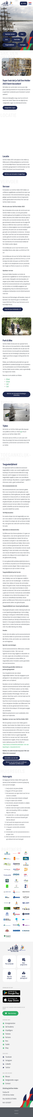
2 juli (7, 386)
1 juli (7, 384)
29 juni (8, 379)
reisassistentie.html (15, 747)
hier (21, 432)
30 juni (8, 381)
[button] (23, 3)
